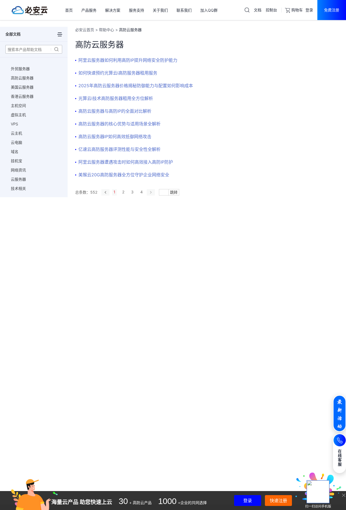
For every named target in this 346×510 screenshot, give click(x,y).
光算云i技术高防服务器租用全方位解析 (115, 98)
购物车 (297, 10)
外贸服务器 (20, 68)
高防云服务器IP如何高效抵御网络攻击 (114, 136)
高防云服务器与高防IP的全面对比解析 (114, 111)
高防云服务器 (22, 78)
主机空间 (18, 105)
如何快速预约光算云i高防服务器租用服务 (117, 73)
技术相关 (18, 188)
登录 (309, 10)
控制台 (271, 10)
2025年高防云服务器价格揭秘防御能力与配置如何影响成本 (135, 85)
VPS (14, 124)
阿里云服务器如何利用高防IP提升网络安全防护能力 (127, 60)
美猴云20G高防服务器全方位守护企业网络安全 (123, 174)
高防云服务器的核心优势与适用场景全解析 (119, 123)
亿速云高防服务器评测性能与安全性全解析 (119, 149)
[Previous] (105, 192)
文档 (257, 10)
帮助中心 (106, 29)
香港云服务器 (22, 96)
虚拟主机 (18, 114)
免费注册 (331, 10)
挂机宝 (16, 160)
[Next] (151, 192)
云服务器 (18, 179)
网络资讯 (18, 170)
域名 (14, 151)
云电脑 (16, 142)
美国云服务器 (22, 87)
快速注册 (278, 500)
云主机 (16, 133)
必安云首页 (84, 29)
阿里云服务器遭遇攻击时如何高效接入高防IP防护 (125, 162)
